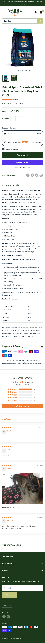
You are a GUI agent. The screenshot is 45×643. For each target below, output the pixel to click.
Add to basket (22, 155)
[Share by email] (41, 175)
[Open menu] (3, 12)
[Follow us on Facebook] (4, 616)
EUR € (5, 606)
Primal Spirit (6, 104)
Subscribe (10, 595)
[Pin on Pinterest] (32, 175)
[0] (40, 12)
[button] (7, 100)
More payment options (22, 167)
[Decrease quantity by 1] (13, 118)
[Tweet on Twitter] (36, 175)
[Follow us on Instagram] (8, 616)
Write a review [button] (22, 406)
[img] (6, 428)
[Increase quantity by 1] (25, 118)
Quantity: (5, 119)
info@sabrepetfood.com (29, 328)
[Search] (40, 21)
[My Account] (36, 12)
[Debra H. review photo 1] (22, 488)
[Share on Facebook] (28, 175)
